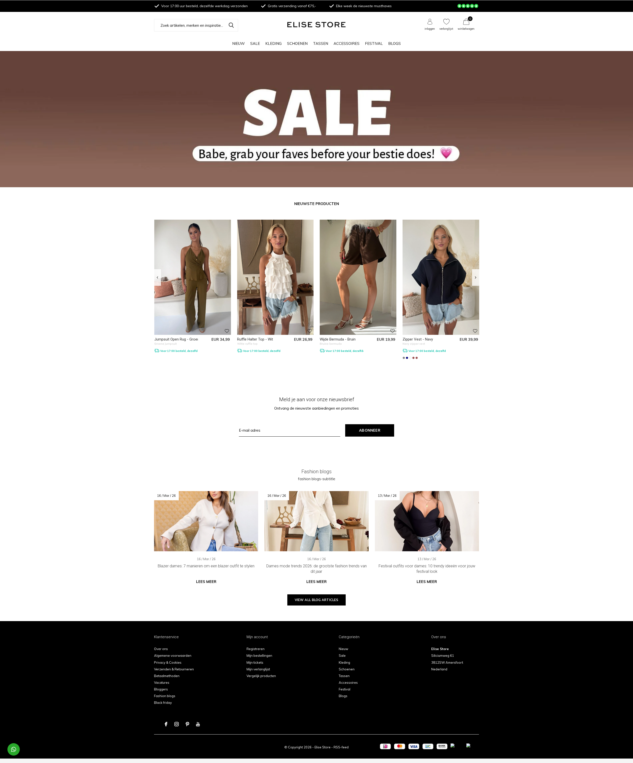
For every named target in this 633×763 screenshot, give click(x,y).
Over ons (161, 649)
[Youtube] (198, 724)
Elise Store (323, 747)
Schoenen (297, 43)
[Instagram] (176, 724)
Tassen (320, 43)
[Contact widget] (13, 749)
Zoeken (231, 25)
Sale (255, 43)
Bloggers (161, 689)
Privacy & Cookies (167, 662)
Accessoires (347, 43)
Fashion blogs (164, 696)
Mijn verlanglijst (258, 669)
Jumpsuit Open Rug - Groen (176, 339)
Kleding (273, 43)
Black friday (163, 703)
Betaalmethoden (167, 676)
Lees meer (206, 581)
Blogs (394, 43)
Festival (374, 43)
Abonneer (369, 430)
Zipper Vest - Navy (418, 339)
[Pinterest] (187, 724)
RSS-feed (341, 747)
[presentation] (157, 277)
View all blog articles (317, 600)
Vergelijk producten (261, 676)
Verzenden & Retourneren (174, 669)
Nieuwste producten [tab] (316, 203)
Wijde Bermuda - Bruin (338, 339)
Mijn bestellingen (259, 656)
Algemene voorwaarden (172, 656)
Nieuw (238, 43)
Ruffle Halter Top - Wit (255, 339)
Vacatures (161, 682)
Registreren (256, 649)
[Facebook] (166, 724)
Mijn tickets (255, 662)
